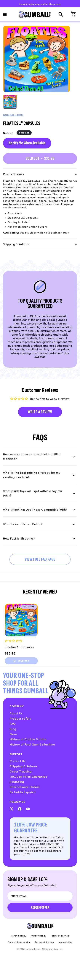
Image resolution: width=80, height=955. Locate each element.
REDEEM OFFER (40, 907)
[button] (7, 14)
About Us (16, 713)
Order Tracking (21, 771)
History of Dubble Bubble (28, 739)
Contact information (19, 942)
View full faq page (40, 559)
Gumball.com (13, 115)
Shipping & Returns (23, 766)
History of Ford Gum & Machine (32, 744)
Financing (17, 782)
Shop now (55, 4)
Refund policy (18, 935)
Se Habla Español (23, 792)
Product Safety (20, 718)
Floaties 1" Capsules (19, 647)
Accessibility (65, 942)
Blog (13, 729)
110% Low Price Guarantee (28, 776)
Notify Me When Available (27, 143)
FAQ (13, 723)
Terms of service (60, 935)
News (13, 734)
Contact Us (17, 761)
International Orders (25, 787)
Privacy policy (38, 935)
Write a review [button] (40, 412)
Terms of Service (44, 942)
